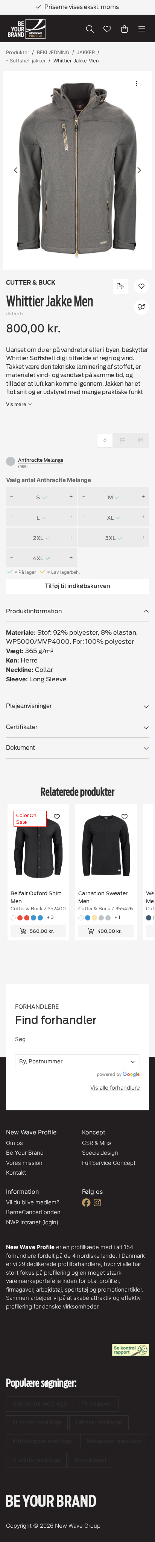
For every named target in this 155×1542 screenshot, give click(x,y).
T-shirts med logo (36, 1459)
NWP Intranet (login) (32, 1222)
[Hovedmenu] (142, 29)
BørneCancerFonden (33, 1212)
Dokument (20, 747)
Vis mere (16, 404)
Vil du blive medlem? (32, 1202)
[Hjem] (26, 29)
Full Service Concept (108, 1162)
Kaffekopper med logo (42, 1441)
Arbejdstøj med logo (39, 1403)
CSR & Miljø (96, 1142)
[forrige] (16, 170)
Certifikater (22, 727)
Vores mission (24, 1162)
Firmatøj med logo (36, 1422)
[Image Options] (136, 83)
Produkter (17, 52)
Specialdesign (100, 1152)
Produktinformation (34, 611)
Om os (14, 1142)
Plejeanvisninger (29, 706)
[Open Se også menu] (141, 307)
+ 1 (117, 917)
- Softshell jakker (26, 61)
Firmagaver (96, 1403)
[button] (77, 170)
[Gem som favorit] (107, 29)
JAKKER (86, 52)
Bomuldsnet (90, 1459)
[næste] (138, 170)
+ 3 (50, 917)
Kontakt (16, 1172)
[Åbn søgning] (90, 29)
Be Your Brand (25, 1152)
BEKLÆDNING (53, 52)
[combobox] (20, 1061)
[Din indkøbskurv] (124, 29)
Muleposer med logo (114, 1441)
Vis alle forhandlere (115, 1087)
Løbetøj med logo (99, 1422)
